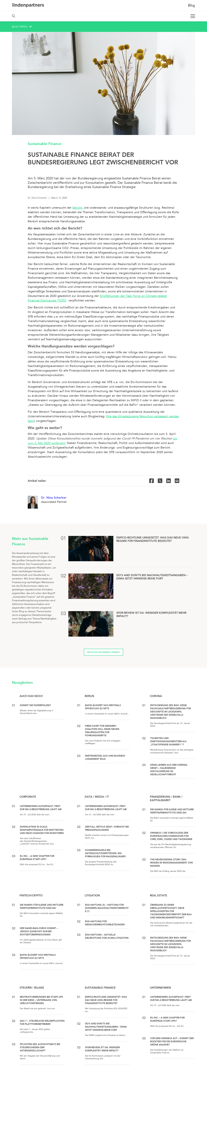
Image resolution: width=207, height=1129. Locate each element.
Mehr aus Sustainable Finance (103, 652)
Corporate (28, 796)
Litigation (92, 895)
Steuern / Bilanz (32, 987)
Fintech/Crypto (31, 895)
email (177, 480)
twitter (160, 480)
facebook (151, 480)
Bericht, (78, 207)
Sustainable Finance (45, 143)
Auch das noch (31, 696)
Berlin (89, 696)
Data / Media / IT (97, 796)
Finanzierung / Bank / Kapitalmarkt (166, 798)
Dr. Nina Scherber (53, 497)
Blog (191, 5)
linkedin (168, 480)
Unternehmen (160, 987)
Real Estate (158, 895)
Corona (156, 696)
